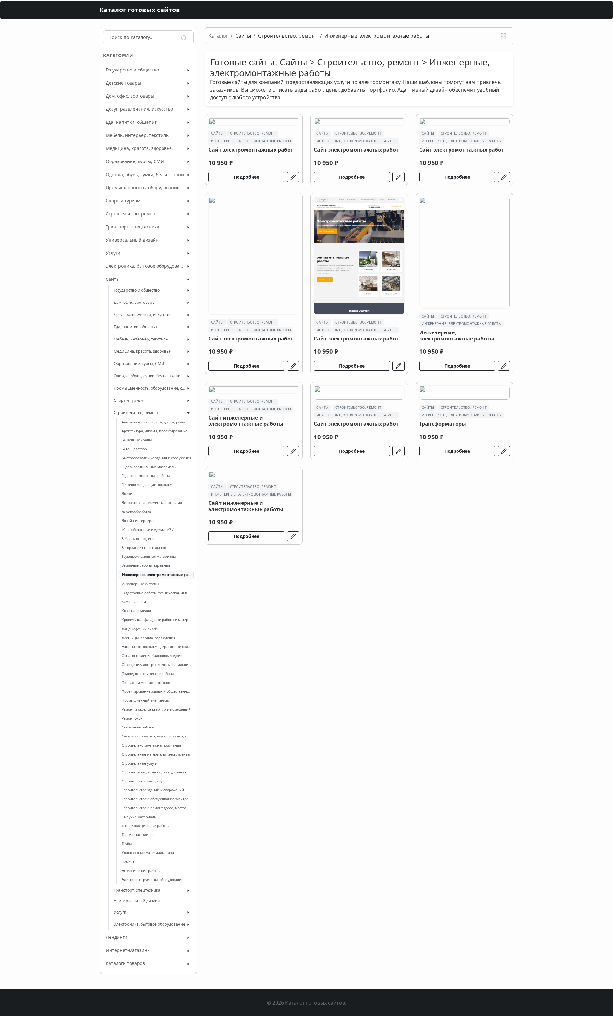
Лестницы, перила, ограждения (148, 638)
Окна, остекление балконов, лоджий (152, 656)
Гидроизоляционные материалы (149, 467)
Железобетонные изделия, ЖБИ (148, 529)
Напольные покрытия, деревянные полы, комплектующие (156, 647)
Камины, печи (134, 602)
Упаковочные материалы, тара (148, 852)
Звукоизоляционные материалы (149, 556)
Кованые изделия (136, 611)
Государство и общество (132, 70)
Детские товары (123, 83)
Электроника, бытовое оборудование (145, 266)
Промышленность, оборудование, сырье (145, 187)
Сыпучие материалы (139, 817)
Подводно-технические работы (148, 673)
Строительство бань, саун (143, 781)
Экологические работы (141, 871)
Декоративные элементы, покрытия (152, 502)
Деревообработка (136, 512)
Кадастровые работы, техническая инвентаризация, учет (156, 593)
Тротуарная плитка (138, 835)
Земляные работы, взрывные (146, 565)
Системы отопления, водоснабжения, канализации (156, 736)
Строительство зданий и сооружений (153, 790)
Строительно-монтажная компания (151, 745)
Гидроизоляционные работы (146, 476)
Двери (127, 493)
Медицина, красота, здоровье (139, 148)
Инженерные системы (140, 584)
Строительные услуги (139, 763)
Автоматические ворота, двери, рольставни (156, 422)
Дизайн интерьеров (138, 521)
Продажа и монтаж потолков (146, 682)
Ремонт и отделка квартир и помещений (156, 709)
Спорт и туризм (123, 201)
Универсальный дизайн (132, 240)
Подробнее (246, 177)
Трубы (127, 843)
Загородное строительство (144, 547)
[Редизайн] (293, 177)
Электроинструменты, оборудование (152, 880)
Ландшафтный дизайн (141, 629)
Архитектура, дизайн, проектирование (154, 431)
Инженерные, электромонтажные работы (156, 574)
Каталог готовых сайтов (140, 9)
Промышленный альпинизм (146, 700)
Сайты (113, 279)
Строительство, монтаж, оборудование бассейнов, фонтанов (156, 772)
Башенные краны (137, 440)
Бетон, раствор (134, 449)
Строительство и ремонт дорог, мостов (154, 808)
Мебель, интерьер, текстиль (137, 135)
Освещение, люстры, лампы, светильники (156, 664)
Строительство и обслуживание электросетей (156, 799)
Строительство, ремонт (131, 214)
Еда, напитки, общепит (131, 122)
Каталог (218, 35)
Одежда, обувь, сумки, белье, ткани (145, 174)
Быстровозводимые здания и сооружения (156, 458)
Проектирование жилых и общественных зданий (156, 691)
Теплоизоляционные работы (145, 826)
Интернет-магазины (128, 950)
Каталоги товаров (125, 963)
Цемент (128, 862)
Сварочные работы (138, 727)
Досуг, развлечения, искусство (139, 109)
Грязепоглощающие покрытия (147, 484)
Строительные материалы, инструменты (156, 754)
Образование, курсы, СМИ (135, 161)
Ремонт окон (132, 718)
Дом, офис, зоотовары (130, 96)
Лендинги (116, 937)
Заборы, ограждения (139, 538)
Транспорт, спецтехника (132, 227)
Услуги (113, 253)
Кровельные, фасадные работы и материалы (156, 619)
